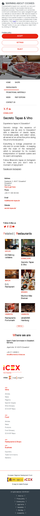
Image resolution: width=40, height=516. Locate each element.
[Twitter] (5, 227)
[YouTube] (13, 227)
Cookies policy (6, 33)
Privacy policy (20, 499)
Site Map (21, 510)
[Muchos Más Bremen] (28, 290)
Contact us (10, 102)
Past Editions (20, 97)
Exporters (8, 452)
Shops (17, 82)
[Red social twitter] (4, 109)
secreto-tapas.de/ (10, 208)
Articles (7, 394)
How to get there (10, 187)
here (14, 21)
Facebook (7, 169)
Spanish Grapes (10, 403)
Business (8, 448)
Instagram (17, 169)
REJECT (20, 49)
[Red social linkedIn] (10, 109)
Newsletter (20, 507)
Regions (8, 400)
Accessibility (21, 513)
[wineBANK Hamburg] (28, 312)
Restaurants (11, 87)
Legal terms (20, 504)
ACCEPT (20, 36)
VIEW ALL (20, 326)
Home (8, 82)
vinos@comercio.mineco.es (16, 355)
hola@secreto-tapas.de (12, 201)
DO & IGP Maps (10, 409)
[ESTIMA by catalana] (12, 249)
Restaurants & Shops (13, 442)
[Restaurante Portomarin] (12, 312)
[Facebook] (8, 227)
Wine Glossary (10, 406)
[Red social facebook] (7, 109)
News (8, 97)
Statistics (8, 458)
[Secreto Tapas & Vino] (28, 256)
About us (21, 496)
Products (8, 427)
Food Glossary (10, 430)
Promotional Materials (15, 92)
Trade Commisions (11, 455)
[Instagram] (10, 227)
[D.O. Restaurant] (12, 278)
